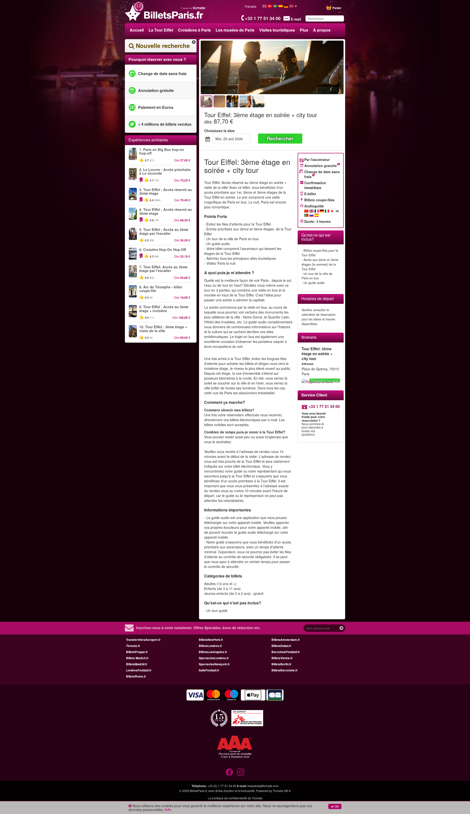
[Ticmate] (193, 8)
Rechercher (280, 138)
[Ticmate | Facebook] (229, 772)
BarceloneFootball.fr (285, 652)
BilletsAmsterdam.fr (285, 639)
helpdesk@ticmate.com (263, 786)
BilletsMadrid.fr (136, 664)
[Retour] (232, 67)
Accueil (137, 30)
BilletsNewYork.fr (211, 639)
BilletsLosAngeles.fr (213, 652)
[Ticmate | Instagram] (240, 772)
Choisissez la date (219, 130)
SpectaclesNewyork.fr (214, 664)
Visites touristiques (277, 30)
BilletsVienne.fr (282, 658)
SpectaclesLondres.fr (214, 658)
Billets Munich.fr (137, 658)
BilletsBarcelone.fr (284, 670)
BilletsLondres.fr (210, 646)
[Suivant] (311, 67)
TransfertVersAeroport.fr (143, 639)
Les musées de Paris (235, 30)
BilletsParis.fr (198, 791)
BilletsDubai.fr (281, 646)
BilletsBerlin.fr (281, 664)
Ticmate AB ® (282, 791)
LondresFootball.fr (139, 670)
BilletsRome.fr (136, 676)
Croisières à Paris (194, 30)
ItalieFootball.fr (209, 670)
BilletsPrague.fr (137, 652)
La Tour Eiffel (161, 30)
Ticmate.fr (133, 646)
